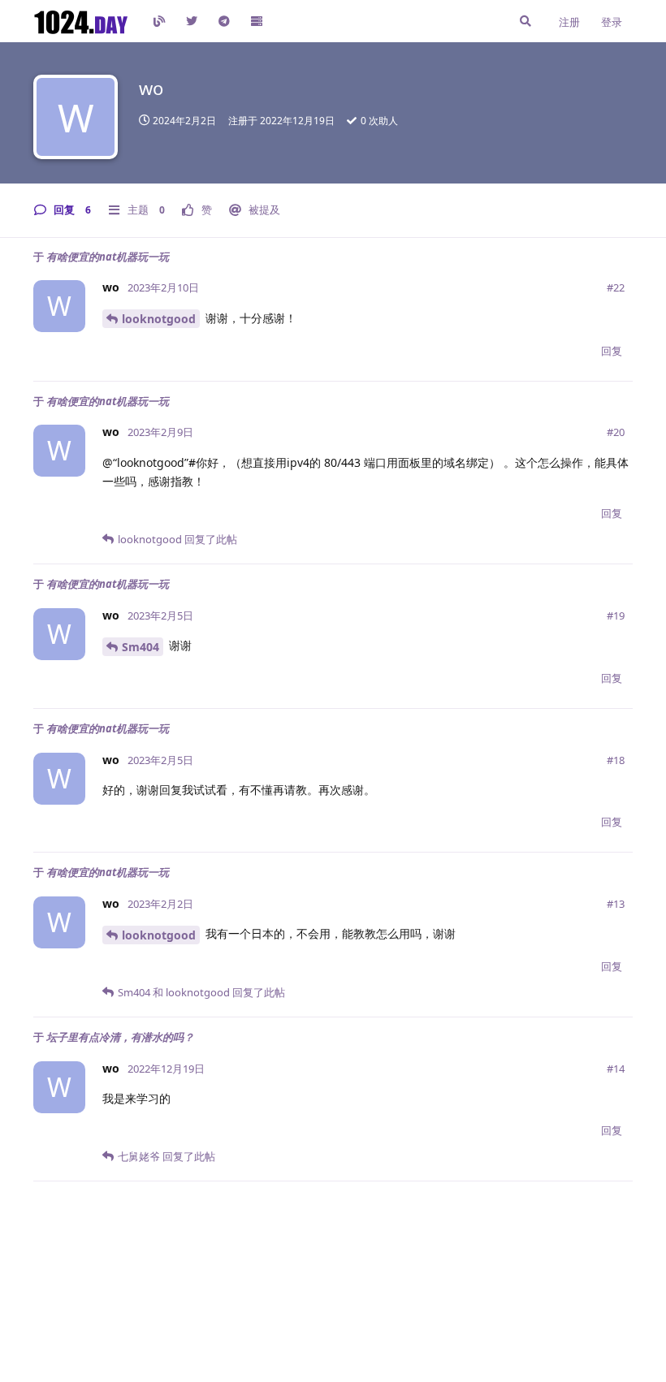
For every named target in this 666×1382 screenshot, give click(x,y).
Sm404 (140, 646)
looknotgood (159, 318)
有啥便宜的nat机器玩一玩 (107, 256)
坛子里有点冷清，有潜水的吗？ (120, 1037)
